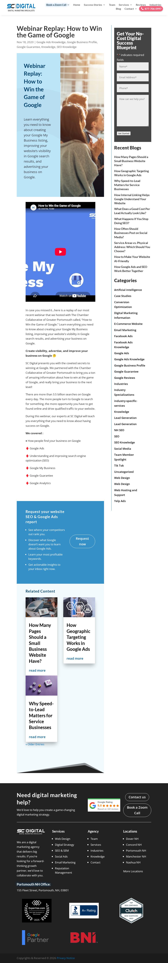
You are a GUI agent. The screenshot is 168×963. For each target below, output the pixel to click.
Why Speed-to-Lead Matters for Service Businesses (41, 715)
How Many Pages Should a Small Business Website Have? (40, 643)
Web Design (122, 478)
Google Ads (121, 353)
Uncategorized (124, 472)
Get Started (123, 133)
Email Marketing (125, 330)
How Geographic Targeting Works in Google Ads (78, 637)
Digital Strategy (64, 845)
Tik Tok (119, 465)
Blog (118, 8)
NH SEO (119, 430)
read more (37, 670)
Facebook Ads (123, 336)
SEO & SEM (62, 850)
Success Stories (93, 5)
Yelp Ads (120, 501)
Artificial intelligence (128, 290)
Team (112, 5)
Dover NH (132, 839)
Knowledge (48, 47)
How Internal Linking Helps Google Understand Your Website (132, 199)
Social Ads (61, 856)
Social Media (122, 448)
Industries (155, 5)
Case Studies (122, 296)
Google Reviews (124, 378)
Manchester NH (136, 856)
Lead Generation (125, 418)
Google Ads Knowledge (51, 42)
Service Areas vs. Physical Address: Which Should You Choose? (132, 247)
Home (76, 5)
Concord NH (134, 845)
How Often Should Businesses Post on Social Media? (130, 233)
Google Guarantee (28, 47)
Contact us (137, 797)
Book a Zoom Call (56, 5)
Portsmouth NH (136, 850)
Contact (129, 8)
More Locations (133, 871)
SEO (116, 436)
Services (124, 5)
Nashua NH (133, 862)
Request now (82, 541)
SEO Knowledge (67, 47)
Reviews (141, 5)
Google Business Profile (82, 42)
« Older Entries (35, 744)
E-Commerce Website (128, 324)
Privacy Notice (66, 958)
